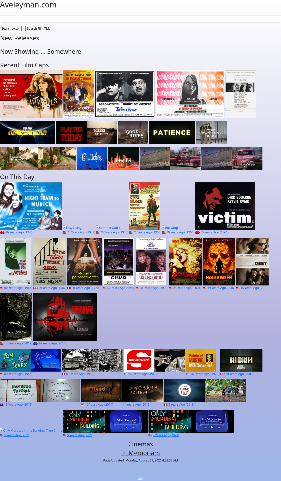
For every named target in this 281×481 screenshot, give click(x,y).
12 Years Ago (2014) (99, 404)
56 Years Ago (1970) (85, 288)
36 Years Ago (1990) (154, 288)
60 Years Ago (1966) (18, 288)
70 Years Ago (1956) (180, 232)
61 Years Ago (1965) (80, 374)
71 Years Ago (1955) (147, 232)
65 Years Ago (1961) (215, 232)
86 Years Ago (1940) (19, 232)
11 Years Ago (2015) (136, 404)
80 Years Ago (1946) (18, 374)
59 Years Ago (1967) (52, 288)
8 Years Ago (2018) (181, 404)
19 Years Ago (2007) (221, 288)
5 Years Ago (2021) (17, 435)
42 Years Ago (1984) (121, 288)
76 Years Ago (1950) (114, 232)
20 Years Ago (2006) (239, 374)
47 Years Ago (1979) (205, 374)
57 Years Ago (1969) (143, 374)
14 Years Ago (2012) (18, 343)
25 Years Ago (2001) (187, 288)
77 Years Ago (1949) (81, 232)
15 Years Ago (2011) (254, 288)
